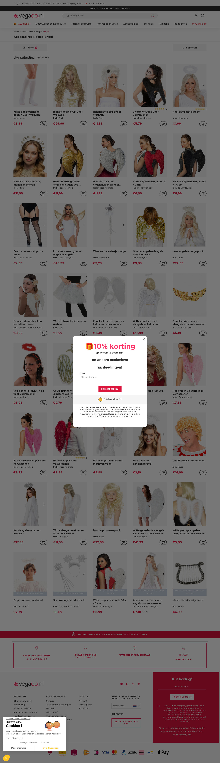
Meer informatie (18, 748)
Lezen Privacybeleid (14, 738)
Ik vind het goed (50, 748)
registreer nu (110, 389)
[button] (6, 757)
